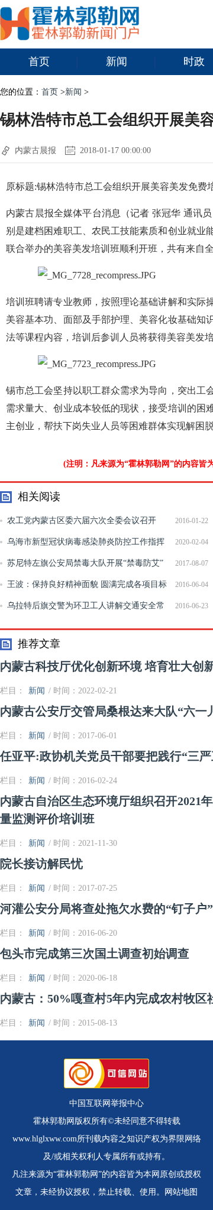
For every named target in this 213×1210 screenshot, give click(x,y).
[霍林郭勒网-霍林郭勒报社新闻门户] (69, 37)
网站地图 (181, 1192)
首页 (39, 61)
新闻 (116, 61)
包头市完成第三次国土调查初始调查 (94, 953)
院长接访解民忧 (41, 863)
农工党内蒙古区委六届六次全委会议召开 (81, 520)
